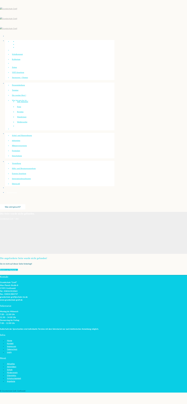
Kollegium (16, 59)
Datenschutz (12, 349)
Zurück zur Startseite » (9, 270)
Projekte (20, 112)
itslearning (16, 140)
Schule (9, 370)
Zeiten (14, 67)
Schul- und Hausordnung (22, 135)
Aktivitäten (11, 367)
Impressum (11, 346)
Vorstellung (16, 163)
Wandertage (21, 117)
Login (9, 352)
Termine (15, 90)
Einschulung (17, 156)
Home (9, 341)
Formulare (16, 151)
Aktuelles (11, 364)
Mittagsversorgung (19, 146)
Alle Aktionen (22, 102)
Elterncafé (16, 184)
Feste (19, 107)
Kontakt (10, 344)
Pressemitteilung (18, 85)
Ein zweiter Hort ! (19, 95)
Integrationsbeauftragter (21, 179)
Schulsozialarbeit (13, 161)
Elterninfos (11, 376)
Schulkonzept (17, 54)
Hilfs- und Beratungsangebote (24, 168)
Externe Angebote (19, 174)
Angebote (11, 381)
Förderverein (12, 192)
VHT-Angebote (18, 72)
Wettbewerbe (22, 122)
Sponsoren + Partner (20, 77)
